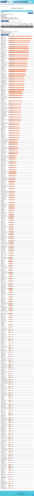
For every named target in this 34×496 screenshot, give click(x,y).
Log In (30, 0)
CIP (3, 12)
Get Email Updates (21, 492)
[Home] (5, 1)
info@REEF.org (25, 493)
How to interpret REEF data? (18, 19)
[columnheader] (24, 23)
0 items (32, 0)
